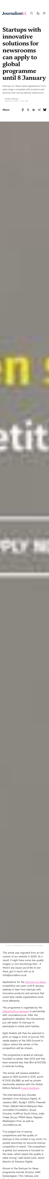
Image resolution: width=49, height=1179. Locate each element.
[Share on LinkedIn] (33, 109)
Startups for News (35, 981)
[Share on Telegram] (39, 109)
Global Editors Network (16, 1011)
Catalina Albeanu (12, 99)
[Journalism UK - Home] (14, 13)
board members (30, 1087)
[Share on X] (28, 109)
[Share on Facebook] (22, 109)
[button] (31, 13)
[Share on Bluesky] (44, 109)
